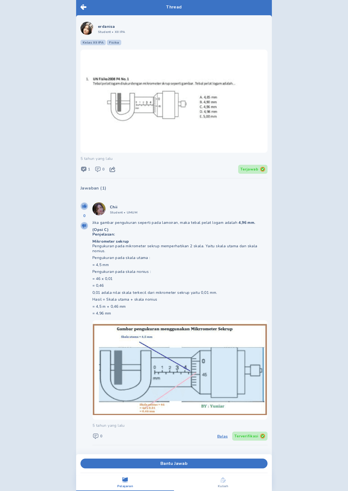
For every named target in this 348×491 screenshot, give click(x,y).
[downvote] (84, 226)
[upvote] (84, 206)
